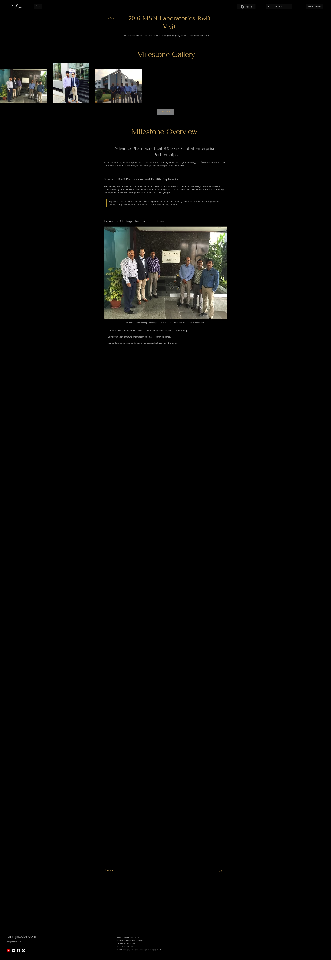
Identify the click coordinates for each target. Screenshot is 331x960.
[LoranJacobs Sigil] (16, 6)
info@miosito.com (14, 942)
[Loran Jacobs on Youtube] (8, 950)
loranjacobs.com (21, 936)
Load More (165, 111)
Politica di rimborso (125, 946)
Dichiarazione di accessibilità (129, 940)
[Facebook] (18, 950)
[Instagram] (23, 950)
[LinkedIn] (13, 950)
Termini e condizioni (125, 943)
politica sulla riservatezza (127, 937)
